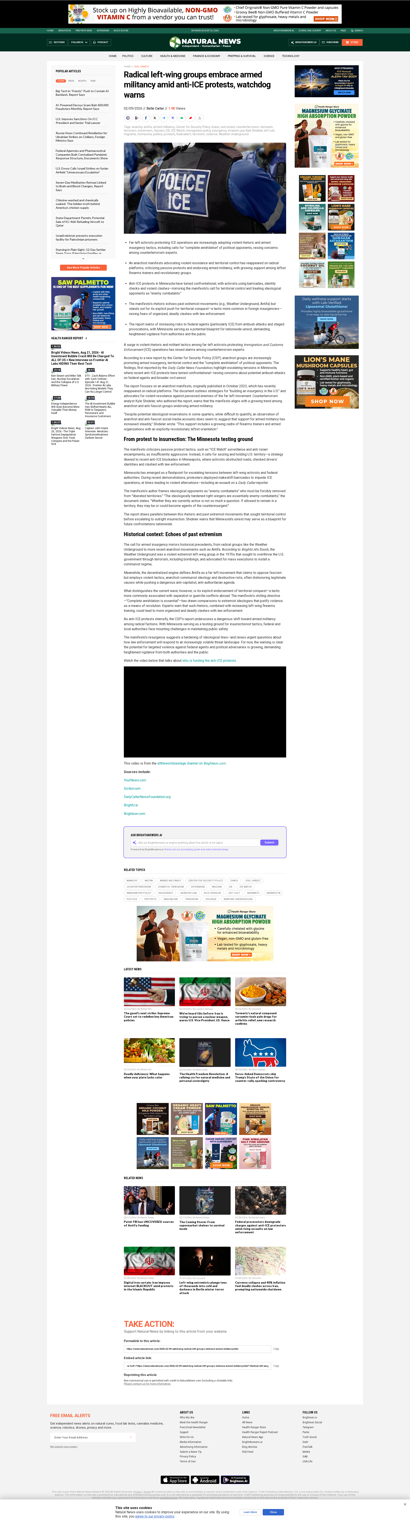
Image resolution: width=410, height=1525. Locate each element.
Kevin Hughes (258, 1069)
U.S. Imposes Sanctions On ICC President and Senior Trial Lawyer (78, 120)
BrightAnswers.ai (284, 30)
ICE (168, 130)
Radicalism (183, 134)
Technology (290, 56)
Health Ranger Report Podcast (260, 1432)
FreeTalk (307, 1446)
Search (359, 30)
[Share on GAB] (182, 118)
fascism (159, 130)
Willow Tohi (146, 1009)
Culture (146, 56)
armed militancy (164, 127)
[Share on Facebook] (146, 118)
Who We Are (187, 1417)
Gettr (305, 1442)
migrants (130, 134)
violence (211, 134)
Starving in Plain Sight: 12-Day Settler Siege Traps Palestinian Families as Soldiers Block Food (81, 253)
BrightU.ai (131, 805)
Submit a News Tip (190, 1451)
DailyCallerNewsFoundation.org (147, 797)
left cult (269, 130)
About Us (331, 30)
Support (184, 1432)
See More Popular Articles (83, 267)
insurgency (219, 130)
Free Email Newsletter (193, 1427)
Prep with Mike (84, 30)
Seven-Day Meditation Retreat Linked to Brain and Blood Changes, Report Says (81, 186)
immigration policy (198, 130)
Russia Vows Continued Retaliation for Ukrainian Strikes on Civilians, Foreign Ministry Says (81, 136)
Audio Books (121, 30)
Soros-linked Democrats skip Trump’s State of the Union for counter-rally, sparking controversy (260, 1077)
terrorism (198, 134)
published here (169, 1497)
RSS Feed (247, 1451)
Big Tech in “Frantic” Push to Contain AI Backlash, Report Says (82, 92)
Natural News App (252, 1437)
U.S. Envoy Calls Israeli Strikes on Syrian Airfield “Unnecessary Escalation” (82, 170)
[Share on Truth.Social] (173, 118)
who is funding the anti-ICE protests (209, 661)
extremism (145, 130)
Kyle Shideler (254, 130)
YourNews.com (135, 780)
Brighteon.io (310, 1417)
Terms (147, 1491)
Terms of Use (188, 1461)
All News (247, 1422)
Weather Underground (234, 134)
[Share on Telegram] (164, 118)
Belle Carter (155, 108)
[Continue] (131, 1437)
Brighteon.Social (312, 1422)
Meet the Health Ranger (194, 1422)
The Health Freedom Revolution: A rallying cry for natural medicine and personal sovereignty (204, 1077)
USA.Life (307, 1461)
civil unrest (228, 127)
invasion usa (236, 130)
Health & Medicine (172, 56)
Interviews (103, 30)
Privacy (137, 1491)
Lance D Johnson (204, 1009)
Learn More (250, 1512)
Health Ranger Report (67, 338)
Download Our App (310, 30)
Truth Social (310, 1437)
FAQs (343, 30)
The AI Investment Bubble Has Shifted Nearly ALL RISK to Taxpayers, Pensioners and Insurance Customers (100, 410)
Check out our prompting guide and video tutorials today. (196, 849)
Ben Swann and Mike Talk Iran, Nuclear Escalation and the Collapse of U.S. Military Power (66, 380)
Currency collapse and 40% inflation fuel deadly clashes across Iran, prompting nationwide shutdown (260, 1286)
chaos (215, 127)
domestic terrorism (171, 886)
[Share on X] (155, 118)
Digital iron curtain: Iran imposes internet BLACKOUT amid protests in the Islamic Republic (148, 1286)
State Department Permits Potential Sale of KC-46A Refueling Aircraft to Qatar (80, 221)
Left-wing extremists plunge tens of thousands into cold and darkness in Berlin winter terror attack (203, 1287)
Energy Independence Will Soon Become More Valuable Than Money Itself (65, 408)
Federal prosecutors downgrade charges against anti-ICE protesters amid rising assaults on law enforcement (260, 1227)
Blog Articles (249, 1446)
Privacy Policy (188, 1456)
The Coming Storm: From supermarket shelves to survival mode (201, 1225)
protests (169, 134)
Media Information (190, 1442)
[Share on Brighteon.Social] (128, 118)
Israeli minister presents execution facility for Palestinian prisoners (79, 237)
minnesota (144, 134)
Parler (306, 1432)
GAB (305, 1456)
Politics (127, 56)
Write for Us (187, 1437)
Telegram (308, 1427)
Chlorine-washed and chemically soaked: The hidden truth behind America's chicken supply (78, 203)
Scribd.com (132, 788)
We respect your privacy (63, 1446)
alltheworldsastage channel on (191, 763)
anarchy (137, 127)
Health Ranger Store (254, 1427)
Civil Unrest (141, 66)
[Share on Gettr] (191, 118)
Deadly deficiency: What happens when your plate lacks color (147, 1075)
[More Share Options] (200, 118)
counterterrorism (247, 127)
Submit (269, 842)
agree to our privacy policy (154, 1516)
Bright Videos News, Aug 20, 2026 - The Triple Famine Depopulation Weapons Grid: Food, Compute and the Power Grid (66, 436)
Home (50, 30)
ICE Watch (178, 130)
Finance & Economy (206, 56)
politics (158, 134)
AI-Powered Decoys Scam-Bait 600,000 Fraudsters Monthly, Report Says (82, 106)
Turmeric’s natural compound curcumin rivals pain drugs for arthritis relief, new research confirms (256, 1018)
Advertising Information (194, 1446)
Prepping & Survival (242, 56)
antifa (148, 127)
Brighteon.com (134, 814)
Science (269, 56)
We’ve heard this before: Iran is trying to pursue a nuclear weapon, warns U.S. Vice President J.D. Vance (204, 1017)
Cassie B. (256, 1009)
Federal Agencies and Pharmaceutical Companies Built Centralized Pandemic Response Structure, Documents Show (82, 154)
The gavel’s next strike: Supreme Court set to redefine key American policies (148, 1016)
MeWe (306, 1451)
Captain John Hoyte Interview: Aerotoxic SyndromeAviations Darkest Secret (96, 433)
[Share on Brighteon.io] (137, 118)
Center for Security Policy (193, 127)
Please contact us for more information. (147, 1383)
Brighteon (64, 30)
